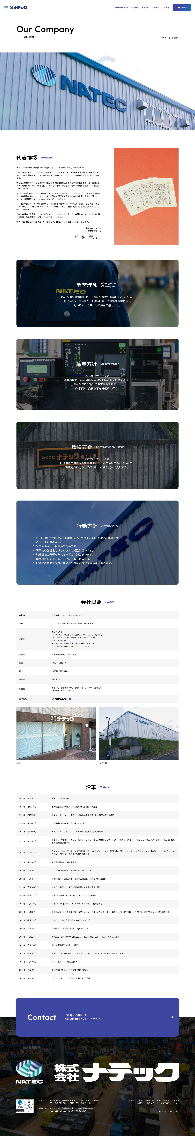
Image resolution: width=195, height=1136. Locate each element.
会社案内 (145, 7)
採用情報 (155, 7)
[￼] (61, 698)
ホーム (132, 1100)
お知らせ (166, 7)
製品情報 (135, 7)
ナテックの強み (122, 7)
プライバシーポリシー (169, 1103)
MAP (58, 631)
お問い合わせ (182, 7)
